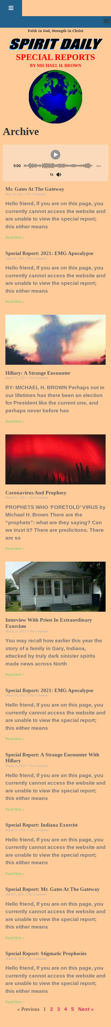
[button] (11, 8)
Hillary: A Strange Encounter (37, 373)
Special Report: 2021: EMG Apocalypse (49, 253)
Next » (86, 1009)
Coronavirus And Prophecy (36, 492)
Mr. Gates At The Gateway (34, 189)
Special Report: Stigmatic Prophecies (45, 953)
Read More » (15, 237)
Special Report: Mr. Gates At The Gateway (52, 889)
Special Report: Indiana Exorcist (41, 825)
